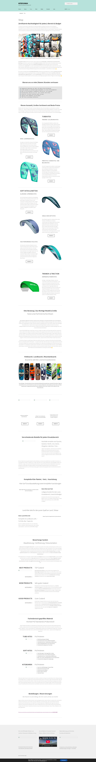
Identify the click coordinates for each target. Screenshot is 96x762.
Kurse (25, 9)
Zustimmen (64, 760)
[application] (48, 742)
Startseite (21, 13)
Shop (31, 9)
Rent (36, 9)
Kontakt (48, 9)
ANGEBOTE (51, 135)
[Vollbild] (55, 745)
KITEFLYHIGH (23, 3)
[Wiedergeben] (40, 745)
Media (42, 9)
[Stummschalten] (53, 745)
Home (19, 9)
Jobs (54, 9)
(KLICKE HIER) (55, 712)
